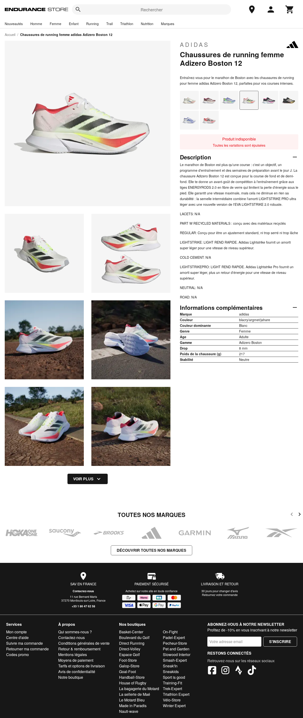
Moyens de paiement (75, 660)
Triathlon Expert (176, 694)
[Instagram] (225, 670)
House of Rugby (132, 683)
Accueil (10, 34)
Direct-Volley (129, 649)
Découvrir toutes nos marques (151, 550)
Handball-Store (132, 677)
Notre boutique (70, 677)
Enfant (74, 23)
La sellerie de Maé (134, 694)
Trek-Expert (172, 688)
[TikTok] (252, 670)
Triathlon (126, 23)
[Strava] (238, 670)
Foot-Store (128, 660)
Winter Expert (174, 705)
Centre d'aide (17, 637)
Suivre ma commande (24, 643)
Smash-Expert (175, 660)
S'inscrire (280, 641)
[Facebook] (212, 670)
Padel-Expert (174, 637)
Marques (167, 23)
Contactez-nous (83, 591)
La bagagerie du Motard (139, 688)
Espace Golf (129, 654)
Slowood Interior (176, 654)
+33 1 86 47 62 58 (83, 606)
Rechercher (152, 9)
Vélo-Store (172, 700)
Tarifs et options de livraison (81, 666)
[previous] (291, 515)
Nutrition (147, 23)
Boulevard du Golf (134, 637)
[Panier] (289, 9)
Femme (55, 23)
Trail (109, 23)
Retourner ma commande (27, 649)
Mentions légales (72, 654)
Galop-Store (129, 666)
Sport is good (174, 677)
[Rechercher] (78, 9)
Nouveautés (14, 23)
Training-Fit (172, 683)
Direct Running (131, 643)
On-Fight (170, 632)
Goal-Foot (127, 671)
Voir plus (83, 479)
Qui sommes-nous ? (75, 632)
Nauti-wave (128, 711)
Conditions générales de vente (84, 643)
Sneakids (171, 671)
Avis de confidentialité (76, 671)
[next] (299, 515)
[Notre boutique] (252, 9)
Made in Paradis (133, 705)
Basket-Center (131, 632)
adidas (194, 44)
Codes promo (17, 654)
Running (92, 23)
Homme (36, 23)
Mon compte (16, 632)
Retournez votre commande (220, 595)
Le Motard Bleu (132, 700)
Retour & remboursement (79, 649)
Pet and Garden (176, 649)
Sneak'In (170, 666)
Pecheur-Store (175, 643)
